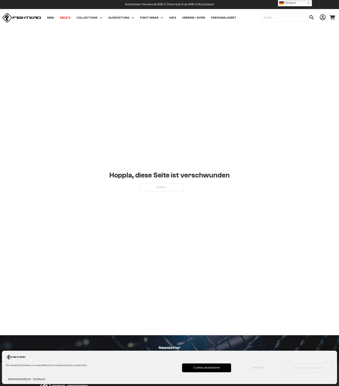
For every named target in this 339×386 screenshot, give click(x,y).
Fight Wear (149, 17)
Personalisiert (223, 17)
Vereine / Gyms (193, 17)
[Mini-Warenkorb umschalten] (332, 17)
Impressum (39, 378)
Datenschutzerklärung (19, 378)
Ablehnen (258, 367)
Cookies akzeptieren (206, 367)
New (50, 17)
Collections (87, 17)
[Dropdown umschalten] (100, 17)
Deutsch (290, 3)
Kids (172, 17)
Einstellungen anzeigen (308, 367)
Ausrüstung (118, 17)
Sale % (65, 17)
